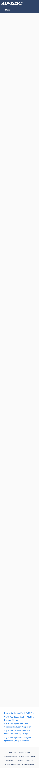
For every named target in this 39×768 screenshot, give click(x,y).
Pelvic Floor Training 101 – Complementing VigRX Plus (18, 256)
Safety (8, 154)
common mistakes (14, 83)
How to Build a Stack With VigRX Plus (19, 713)
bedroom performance (15, 681)
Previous (8, 697)
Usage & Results (13, 233)
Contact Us (29, 760)
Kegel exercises (13, 459)
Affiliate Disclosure (10, 756)
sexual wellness (10, 462)
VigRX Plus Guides (14, 678)
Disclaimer (10, 760)
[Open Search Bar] (35, 3)
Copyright (19, 760)
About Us (12, 753)
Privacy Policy (24, 756)
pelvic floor (25, 459)
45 (29, 697)
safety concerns (25, 158)
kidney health (11, 158)
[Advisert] (12, 3)
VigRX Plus (20, 86)
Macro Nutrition (26, 236)
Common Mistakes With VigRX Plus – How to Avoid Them (17, 23)
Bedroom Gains (12, 236)
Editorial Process (24, 753)
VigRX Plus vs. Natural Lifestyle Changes (17, 476)
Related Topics (12, 79)
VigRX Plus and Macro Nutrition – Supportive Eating (17, 177)
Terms (33, 756)
